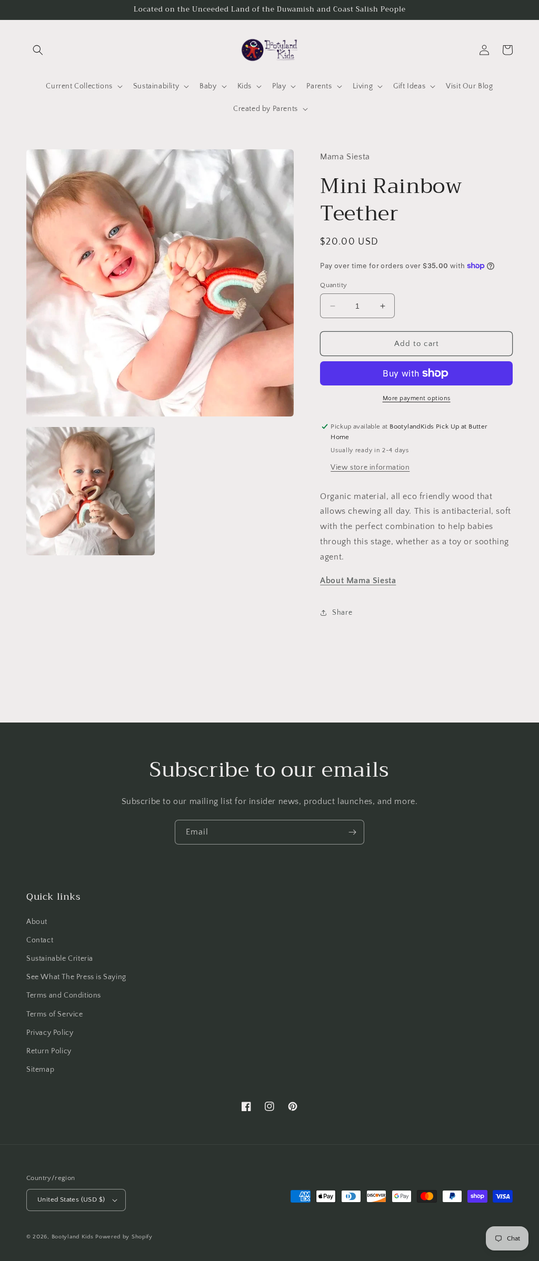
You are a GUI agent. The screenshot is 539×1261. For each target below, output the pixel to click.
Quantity (333, 285)
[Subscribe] (352, 832)
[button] (37, 50)
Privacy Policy (49, 1033)
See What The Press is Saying (76, 977)
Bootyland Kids (73, 1237)
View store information (370, 467)
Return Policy (49, 1051)
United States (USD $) (71, 1199)
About (36, 922)
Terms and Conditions (63, 995)
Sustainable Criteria (59, 958)
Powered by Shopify (124, 1237)
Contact (39, 940)
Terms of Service (54, 1014)
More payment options (417, 398)
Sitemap (40, 1069)
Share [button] (342, 612)
